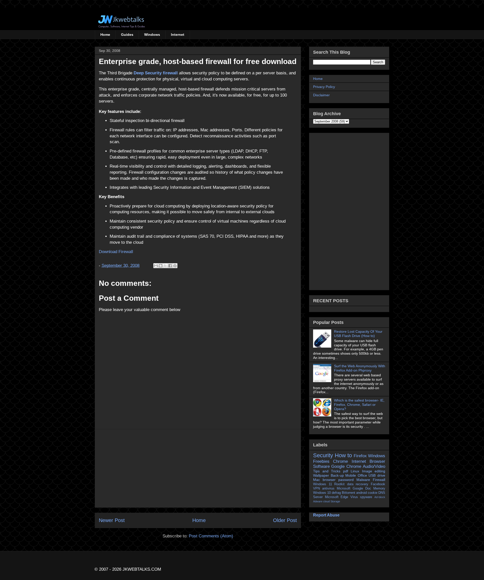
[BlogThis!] (160, 265)
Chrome (340, 461)
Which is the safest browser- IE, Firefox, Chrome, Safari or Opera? (359, 404)
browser (329, 480)
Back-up (337, 475)
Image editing (373, 471)
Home (105, 35)
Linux (355, 471)
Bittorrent (348, 493)
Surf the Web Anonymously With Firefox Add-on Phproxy (359, 368)
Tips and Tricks (326, 471)
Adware (317, 501)
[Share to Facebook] (170, 265)
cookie (372, 493)
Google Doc (362, 488)
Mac (316, 480)
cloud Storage (331, 501)
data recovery (358, 484)
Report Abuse (326, 515)
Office (362, 475)
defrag (336, 493)
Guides (127, 35)
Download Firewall (116, 251)
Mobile (350, 475)
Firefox (360, 455)
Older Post (285, 520)
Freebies (321, 461)
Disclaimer (321, 95)
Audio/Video (374, 466)
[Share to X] (165, 265)
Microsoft (343, 488)
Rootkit (339, 484)
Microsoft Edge (336, 497)
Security (323, 455)
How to (343, 455)
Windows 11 (322, 484)
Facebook (378, 484)
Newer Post (112, 520)
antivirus (328, 488)
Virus (354, 497)
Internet (177, 35)
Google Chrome (346, 466)
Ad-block (379, 497)
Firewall (379, 480)
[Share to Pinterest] (174, 265)
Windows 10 (322, 493)
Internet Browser (368, 461)
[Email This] (155, 265)
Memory (379, 488)
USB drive (377, 475)
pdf (345, 471)
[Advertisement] (198, 468)
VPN (316, 488)
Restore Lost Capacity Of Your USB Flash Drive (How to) (358, 333)
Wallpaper (321, 475)
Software (321, 466)
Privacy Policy (324, 87)
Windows (152, 35)
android (361, 493)
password (346, 480)
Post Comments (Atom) (211, 536)
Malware (363, 480)
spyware (366, 497)
